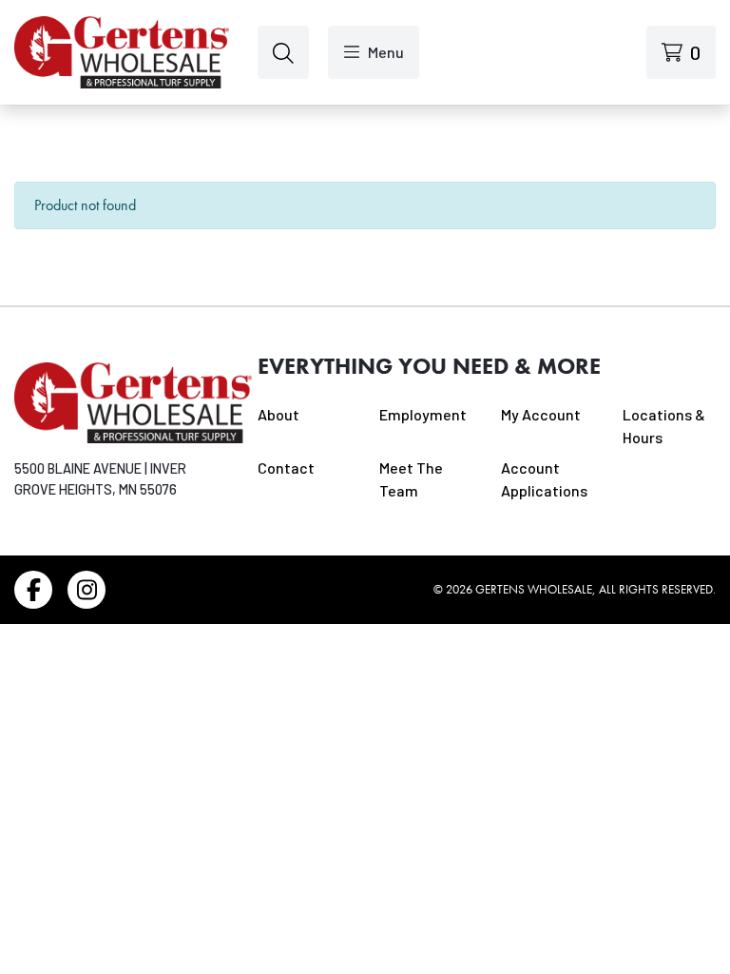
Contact (286, 467)
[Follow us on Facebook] (33, 590)
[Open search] (283, 53)
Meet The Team (411, 478)
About (278, 414)
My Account (541, 414)
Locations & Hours (664, 425)
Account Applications (544, 478)
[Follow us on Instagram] (86, 590)
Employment (423, 414)
